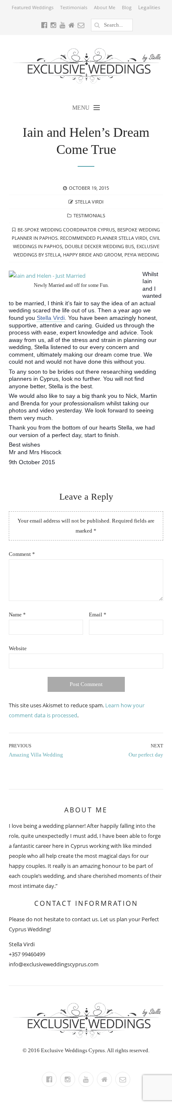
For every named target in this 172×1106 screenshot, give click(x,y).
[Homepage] (104, 1079)
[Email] (122, 1079)
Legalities (149, 7)
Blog (127, 7)
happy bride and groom (92, 254)
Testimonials (73, 7)
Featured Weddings (32, 7)
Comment (22, 554)
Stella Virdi (89, 202)
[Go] (97, 25)
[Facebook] (49, 1079)
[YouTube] (86, 1079)
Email (97, 614)
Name (17, 614)
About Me (104, 7)
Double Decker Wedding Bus (99, 246)
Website (18, 648)
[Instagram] (67, 1079)
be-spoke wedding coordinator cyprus (66, 229)
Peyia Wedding (141, 254)
